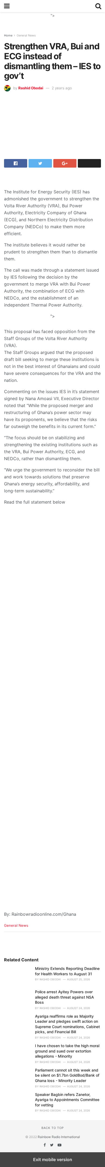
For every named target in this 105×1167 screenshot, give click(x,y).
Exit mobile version (52, 1159)
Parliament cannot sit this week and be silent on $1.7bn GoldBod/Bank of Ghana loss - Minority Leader (67, 1075)
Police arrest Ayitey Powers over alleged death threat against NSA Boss (64, 996)
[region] (52, 18)
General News (26, 35)
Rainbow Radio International (59, 1137)
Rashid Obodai (30, 88)
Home (8, 35)
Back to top (52, 1128)
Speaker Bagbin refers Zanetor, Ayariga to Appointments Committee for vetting (67, 1099)
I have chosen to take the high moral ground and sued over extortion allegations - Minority (67, 1050)
